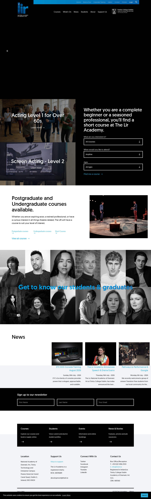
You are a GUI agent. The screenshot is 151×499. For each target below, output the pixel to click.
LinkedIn (83, 472)
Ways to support (57, 462)
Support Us (102, 12)
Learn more (36, 127)
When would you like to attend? (97, 149)
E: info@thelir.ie (116, 467)
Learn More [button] (66, 495)
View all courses (19, 238)
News (76, 12)
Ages (86, 162)
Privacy (132, 491)
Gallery (110, 2)
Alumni (78, 2)
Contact (117, 2)
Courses (57, 12)
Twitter (83, 461)
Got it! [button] (144, 495)
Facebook (84, 464)
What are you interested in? (95, 137)
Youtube (83, 469)
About (92, 12)
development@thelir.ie (59, 478)
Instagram (84, 467)
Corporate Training (99, 2)
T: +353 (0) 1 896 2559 (118, 464)
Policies (124, 2)
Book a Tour (87, 2)
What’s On (67, 12)
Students (84, 12)
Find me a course (92, 174)
